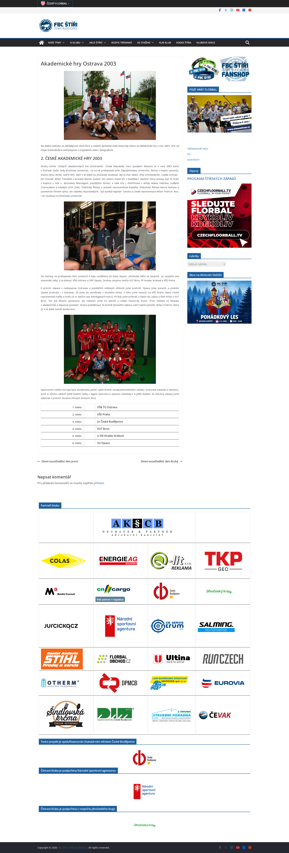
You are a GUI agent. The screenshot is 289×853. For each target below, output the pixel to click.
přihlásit (99, 483)
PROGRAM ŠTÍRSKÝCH (211, 178)
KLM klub (165, 42)
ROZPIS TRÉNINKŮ (121, 42)
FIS (188, 154)
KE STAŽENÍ (143, 42)
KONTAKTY (193, 159)
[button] (63, 42)
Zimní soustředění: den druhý (159, 461)
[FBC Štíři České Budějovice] (41, 43)
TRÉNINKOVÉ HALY (197, 148)
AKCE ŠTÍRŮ (95, 42)
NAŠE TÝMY (54, 42)
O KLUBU (75, 42)
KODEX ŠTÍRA (183, 42)
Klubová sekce (206, 42)
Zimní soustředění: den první (59, 461)
